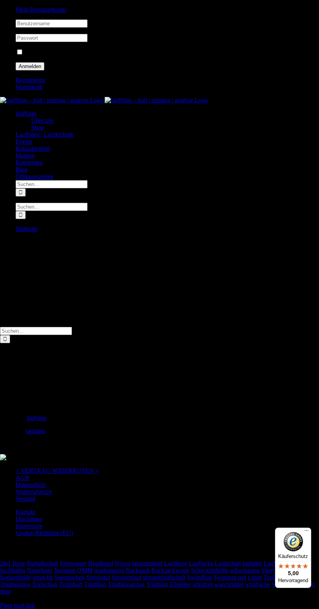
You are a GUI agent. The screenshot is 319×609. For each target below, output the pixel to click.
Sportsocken (69, 577)
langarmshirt (147, 563)
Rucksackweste (170, 570)
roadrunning (109, 570)
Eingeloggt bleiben (47, 52)
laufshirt (252, 563)
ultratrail (203, 584)
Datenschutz (31, 484)
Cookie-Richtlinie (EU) (44, 533)
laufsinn (36, 417)
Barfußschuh (42, 563)
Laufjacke (201, 563)
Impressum (29, 526)
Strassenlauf (126, 577)
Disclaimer (29, 519)
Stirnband (98, 577)
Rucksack (138, 570)
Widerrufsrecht (34, 491)
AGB (22, 477)
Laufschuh (228, 563)
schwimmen (244, 570)
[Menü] (306, 532)
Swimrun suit (230, 577)
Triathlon (95, 584)
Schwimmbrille (209, 570)
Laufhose (175, 563)
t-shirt (255, 577)
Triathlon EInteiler (168, 584)
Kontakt (25, 512)
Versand (25, 498)
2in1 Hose (12, 563)
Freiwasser (73, 563)
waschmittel (229, 584)
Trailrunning (15, 584)
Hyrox (123, 563)
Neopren (64, 570)
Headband (100, 563)
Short (267, 570)
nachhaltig (12, 570)
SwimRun (199, 577)
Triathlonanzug (126, 584)
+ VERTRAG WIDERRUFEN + (57, 470)
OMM (85, 570)
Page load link (17, 605)
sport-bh (43, 577)
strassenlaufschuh (164, 577)
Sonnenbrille (15, 577)
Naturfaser (40, 570)
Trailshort (70, 584)
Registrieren (30, 80)
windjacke (257, 584)
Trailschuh (45, 584)
